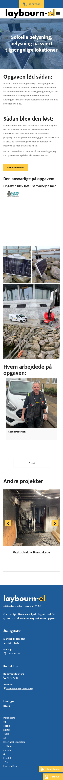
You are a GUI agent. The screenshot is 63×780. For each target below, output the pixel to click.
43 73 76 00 (12, 678)
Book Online (53, 769)
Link (32, 463)
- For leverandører (10, 764)
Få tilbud (54, 777)
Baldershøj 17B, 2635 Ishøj (19, 688)
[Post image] (31, 517)
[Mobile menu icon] (58, 13)
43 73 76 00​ (34, 4)
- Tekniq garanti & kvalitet (7, 752)
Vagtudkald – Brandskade (31, 552)
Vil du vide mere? (16, 167)
